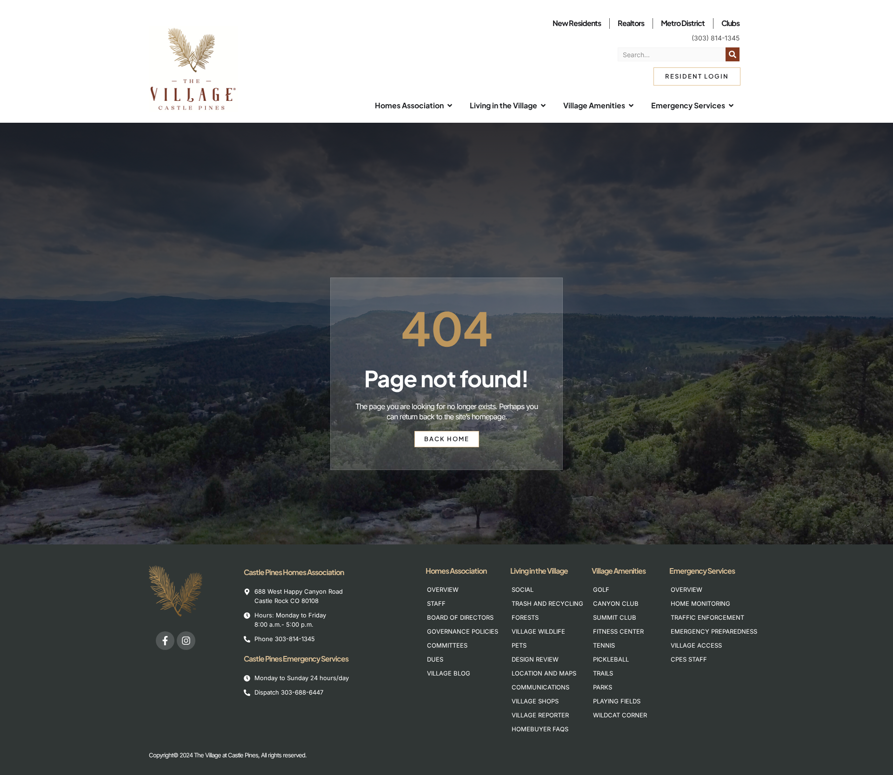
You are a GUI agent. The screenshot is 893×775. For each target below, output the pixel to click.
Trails (603, 673)
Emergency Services (702, 571)
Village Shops (535, 701)
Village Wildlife (538, 631)
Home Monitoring (700, 603)
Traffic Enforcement (702, 617)
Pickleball (611, 659)
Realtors (631, 23)
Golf (601, 589)
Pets (519, 645)
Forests (525, 617)
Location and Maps (542, 673)
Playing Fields (616, 701)
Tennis (604, 645)
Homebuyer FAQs (540, 729)
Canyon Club (616, 603)
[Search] (733, 54)
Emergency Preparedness (702, 631)
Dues (435, 659)
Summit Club (614, 617)
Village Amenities (619, 571)
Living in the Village (539, 571)
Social (522, 589)
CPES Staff (689, 659)
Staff (436, 603)
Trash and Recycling (542, 603)
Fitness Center (618, 631)
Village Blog (448, 673)
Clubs (730, 23)
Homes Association (456, 571)
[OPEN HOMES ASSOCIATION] (449, 105)
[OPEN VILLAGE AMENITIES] (631, 105)
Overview (443, 589)
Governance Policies (458, 631)
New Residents (577, 23)
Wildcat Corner (620, 715)
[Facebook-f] (165, 640)
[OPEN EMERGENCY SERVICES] (731, 105)
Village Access (696, 645)
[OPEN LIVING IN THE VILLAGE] (543, 105)
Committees (447, 645)
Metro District (683, 23)
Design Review (535, 659)
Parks (602, 687)
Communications (540, 687)
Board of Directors (458, 617)
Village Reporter (540, 715)
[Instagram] (186, 640)
